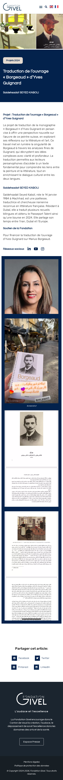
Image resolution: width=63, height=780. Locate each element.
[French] (57, 6)
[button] (40, 6)
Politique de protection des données (31, 766)
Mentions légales (31, 762)
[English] (52, 6)
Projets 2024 (13, 60)
